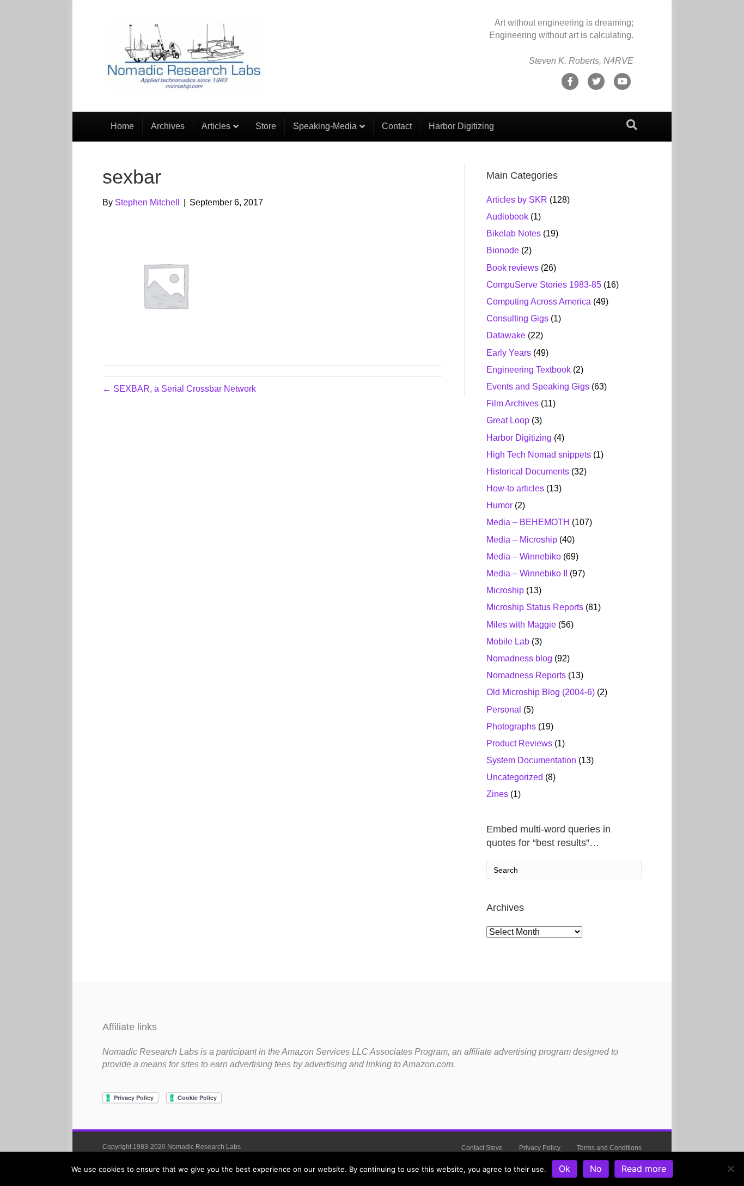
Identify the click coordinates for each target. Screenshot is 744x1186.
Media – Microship (521, 539)
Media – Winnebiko (523, 556)
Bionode (502, 250)
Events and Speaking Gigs (537, 386)
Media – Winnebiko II (527, 573)
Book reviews (512, 267)
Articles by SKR (516, 199)
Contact (397, 126)
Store (265, 126)
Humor (499, 505)
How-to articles (515, 488)
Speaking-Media (325, 126)
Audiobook (507, 216)
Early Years (508, 352)
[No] (730, 1168)
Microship (505, 590)
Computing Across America (538, 301)
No (596, 1168)
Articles (216, 126)
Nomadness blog (519, 658)
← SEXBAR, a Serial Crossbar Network (179, 388)
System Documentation (531, 760)
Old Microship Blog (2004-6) (540, 692)
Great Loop (507, 420)
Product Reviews (519, 743)
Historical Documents (527, 471)
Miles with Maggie (521, 624)
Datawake (506, 335)
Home (122, 126)
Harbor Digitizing (461, 126)
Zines (497, 794)
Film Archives (512, 403)
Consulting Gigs (517, 318)
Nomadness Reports (526, 675)
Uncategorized (514, 777)
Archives (168, 126)
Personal (503, 709)
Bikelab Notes (513, 233)
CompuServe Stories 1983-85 (543, 284)
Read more (643, 1168)
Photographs (511, 726)
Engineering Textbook (528, 369)
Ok (564, 1168)
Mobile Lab (507, 641)
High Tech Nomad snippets (538, 454)
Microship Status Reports (534, 607)
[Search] (632, 125)
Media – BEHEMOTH (528, 522)
